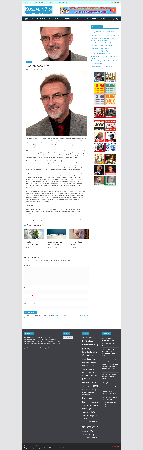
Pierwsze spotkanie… (97, 63)
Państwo (87, 398)
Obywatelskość (90, 392)
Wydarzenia (92, 437)
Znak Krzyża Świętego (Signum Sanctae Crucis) (104, 61)
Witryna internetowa (30, 304)
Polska (77, 18)
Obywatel (94, 18)
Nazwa (27, 288)
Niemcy (93, 389)
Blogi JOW (29, 62)
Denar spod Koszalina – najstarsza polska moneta (105, 35)
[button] (34, 18)
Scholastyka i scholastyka (109, 393)
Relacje (84, 412)
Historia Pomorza (92, 375)
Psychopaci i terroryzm (79, 220)
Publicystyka (87, 408)
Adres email (28, 296)
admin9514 (39, 69)
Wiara (103, 18)
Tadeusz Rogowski (90, 415)
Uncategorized (90, 426)
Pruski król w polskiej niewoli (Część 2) (101, 48)
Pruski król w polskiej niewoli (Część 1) (101, 51)
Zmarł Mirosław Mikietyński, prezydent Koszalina (58, 2)
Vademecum (85, 431)
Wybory (57, 18)
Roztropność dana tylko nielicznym (55, 243)
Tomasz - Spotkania (90, 418)
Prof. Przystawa (91, 405)
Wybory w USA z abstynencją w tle (100, 53)
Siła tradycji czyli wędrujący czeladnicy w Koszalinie (110, 376)
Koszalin (40, 18)
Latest (94, 385)
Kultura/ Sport (86, 386)
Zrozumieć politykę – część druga (36, 220)
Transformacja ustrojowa (90, 421)
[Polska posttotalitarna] (34, 230)
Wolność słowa (86, 435)
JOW (85, 18)
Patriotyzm (86, 395)
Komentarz (28, 265)
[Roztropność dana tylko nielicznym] (56, 230)
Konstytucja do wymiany (76, 243)
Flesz (31, 18)
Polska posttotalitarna (32, 243)
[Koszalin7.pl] (26, 19)
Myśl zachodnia (86, 389)
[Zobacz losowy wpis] (117, 19)
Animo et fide (92, 337)
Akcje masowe (85, 337)
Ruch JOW (90, 411)
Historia (84, 369)
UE (82, 423)
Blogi (49, 18)
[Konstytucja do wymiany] (79, 230)
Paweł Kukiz (94, 395)
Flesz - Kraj (92, 366)
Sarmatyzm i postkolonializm (110, 340)
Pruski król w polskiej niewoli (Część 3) (101, 45)
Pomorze (67, 18)
